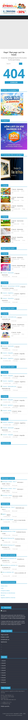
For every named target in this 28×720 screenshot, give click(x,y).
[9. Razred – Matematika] (7, 427)
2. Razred (3, 663)
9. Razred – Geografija (19, 435)
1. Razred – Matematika (17, 189)
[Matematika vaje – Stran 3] (8, 507)
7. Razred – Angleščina (19, 381)
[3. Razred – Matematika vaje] (6, 265)
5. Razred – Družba (16, 332)
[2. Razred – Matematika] (6, 228)
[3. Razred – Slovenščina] (6, 257)
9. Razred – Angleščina (19, 423)
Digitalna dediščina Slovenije (8, 597)
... (1, 644)
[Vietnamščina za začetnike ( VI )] (9, 565)
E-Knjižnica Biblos (5, 590)
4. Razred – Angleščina (19, 293)
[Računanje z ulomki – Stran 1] (9, 488)
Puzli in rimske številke (19, 520)
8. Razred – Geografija (19, 400)
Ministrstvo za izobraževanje (8, 593)
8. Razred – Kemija (16, 411)
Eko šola (3, 595)
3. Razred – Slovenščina (17, 257)
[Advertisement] (14, 34)
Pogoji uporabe (4, 634)
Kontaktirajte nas (5, 639)
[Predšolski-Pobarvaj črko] (7, 538)
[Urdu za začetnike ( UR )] (7, 572)
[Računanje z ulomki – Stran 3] (9, 481)
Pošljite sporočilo (5, 706)
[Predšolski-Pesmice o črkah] (8, 531)
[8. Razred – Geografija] (7, 399)
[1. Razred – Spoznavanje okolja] (6, 196)
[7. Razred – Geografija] (7, 375)
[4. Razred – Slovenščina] (7, 298)
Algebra (9, 515)
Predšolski (3, 682)
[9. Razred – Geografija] (7, 434)
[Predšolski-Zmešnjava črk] (8, 545)
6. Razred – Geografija (19, 353)
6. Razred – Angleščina (19, 359)
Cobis (2, 588)
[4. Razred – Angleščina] (7, 293)
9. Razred (3, 680)
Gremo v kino (4, 586)
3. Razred (3, 665)
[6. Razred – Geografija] (7, 353)
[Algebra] (3, 514)
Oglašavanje (4, 642)
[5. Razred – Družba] (6, 331)
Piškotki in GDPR (5, 637)
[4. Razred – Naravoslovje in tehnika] (10, 286)
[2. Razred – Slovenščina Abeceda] (6, 236)
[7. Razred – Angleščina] (7, 381)
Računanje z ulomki (17, 496)
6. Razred (3, 672)
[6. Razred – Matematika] (7, 346)
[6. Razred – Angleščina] (7, 358)
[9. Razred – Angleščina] (7, 422)
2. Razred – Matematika (17, 229)
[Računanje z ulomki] (6, 495)
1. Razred (3, 660)
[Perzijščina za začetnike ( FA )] (9, 558)
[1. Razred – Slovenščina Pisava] (6, 205)
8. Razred (3, 677)
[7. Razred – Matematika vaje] (8, 386)
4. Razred (3, 668)
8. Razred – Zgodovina (19, 406)
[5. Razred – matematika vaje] (8, 317)
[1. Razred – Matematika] (6, 188)
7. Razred (3, 675)
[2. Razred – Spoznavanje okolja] (6, 220)
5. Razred (3, 670)
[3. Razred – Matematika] (7, 272)
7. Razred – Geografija (19, 376)
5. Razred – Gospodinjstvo (17, 324)
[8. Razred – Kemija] (6, 410)
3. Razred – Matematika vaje (18, 265)
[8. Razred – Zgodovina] (7, 405)
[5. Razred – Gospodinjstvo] (6, 324)
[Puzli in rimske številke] (7, 519)
